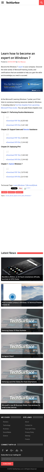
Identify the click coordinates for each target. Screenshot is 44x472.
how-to (19, 195)
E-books (4, 192)
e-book (7, 195)
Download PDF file (13, 121)
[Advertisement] (22, 27)
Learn (15, 185)
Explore (11, 164)
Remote (26, 129)
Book (35, 185)
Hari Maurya (22, 62)
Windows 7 (22, 185)
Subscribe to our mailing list (11, 455)
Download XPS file (13, 125)
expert (20, 67)
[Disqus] (22, 224)
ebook (11, 195)
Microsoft (29, 185)
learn (23, 195)
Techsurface (12, 2)
